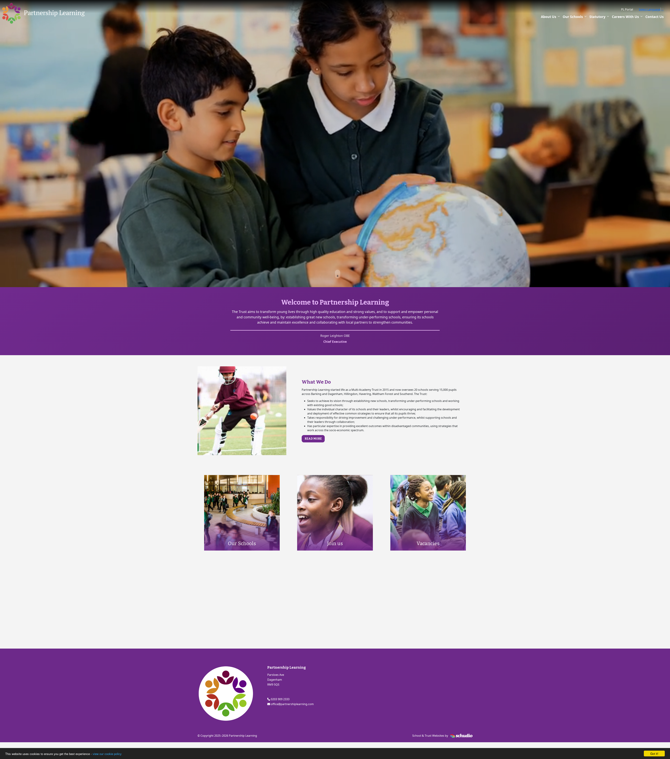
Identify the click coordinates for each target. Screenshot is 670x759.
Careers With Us (625, 16)
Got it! (654, 753)
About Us (548, 16)
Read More (313, 438)
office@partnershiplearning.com (292, 704)
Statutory (597, 16)
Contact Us (654, 16)
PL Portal (627, 9)
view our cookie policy (107, 753)
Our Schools (573, 16)
